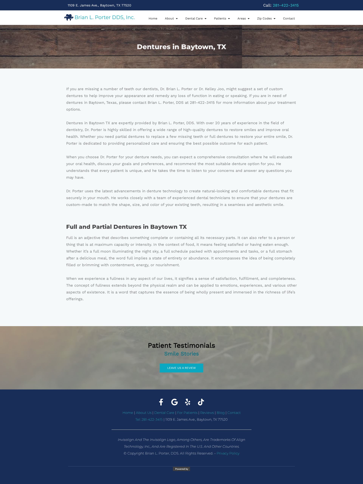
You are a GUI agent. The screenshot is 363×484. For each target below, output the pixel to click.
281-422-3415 (286, 5)
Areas (241, 18)
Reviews (207, 413)
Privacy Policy (228, 453)
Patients (220, 18)
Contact (289, 18)
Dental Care (194, 18)
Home (153, 18)
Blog (221, 413)
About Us (143, 413)
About (169, 18)
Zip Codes (264, 18)
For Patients (187, 413)
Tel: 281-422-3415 (149, 419)
